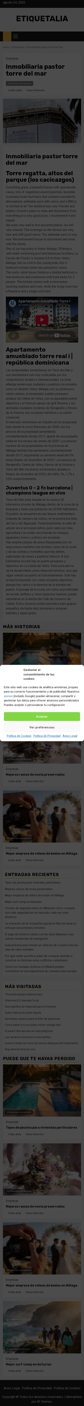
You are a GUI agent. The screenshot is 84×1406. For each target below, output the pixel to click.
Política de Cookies (19, 736)
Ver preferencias (42, 727)
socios (8, 696)
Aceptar (42, 716)
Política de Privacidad (47, 736)
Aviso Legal (70, 736)
